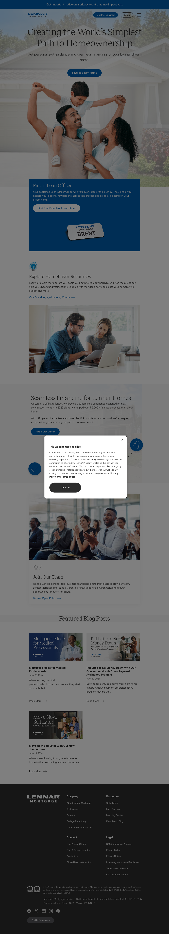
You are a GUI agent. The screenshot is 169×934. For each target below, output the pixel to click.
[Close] (122, 439)
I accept (65, 487)
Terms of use (68, 476)
